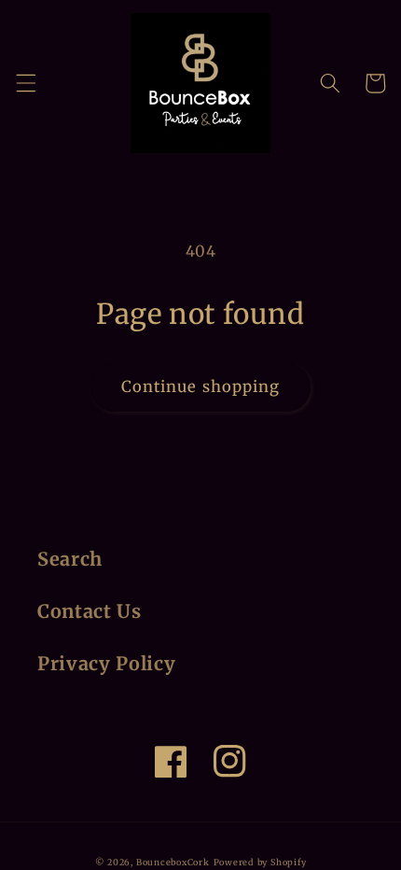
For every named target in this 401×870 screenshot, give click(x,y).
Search (70, 559)
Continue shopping (201, 387)
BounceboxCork (173, 862)
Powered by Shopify (260, 862)
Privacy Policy (106, 663)
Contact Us (89, 611)
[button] (25, 83)
